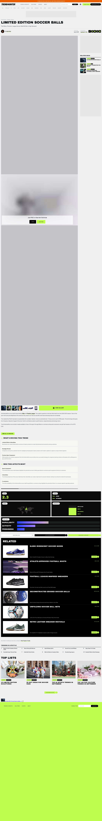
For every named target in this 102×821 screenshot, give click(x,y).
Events (40, 4)
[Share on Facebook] (94, 31)
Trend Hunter (3, 19)
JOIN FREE (41, 221)
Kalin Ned (9, 31)
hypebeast (83, 32)
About (45, 4)
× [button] (99, 1)
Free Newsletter (96, 4)
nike (86, 32)
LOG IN (32, 221)
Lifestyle (8, 19)
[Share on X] (97, 31)
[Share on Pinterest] (99, 31)
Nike (23, 413)
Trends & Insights (24, 4)
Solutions (33, 4)
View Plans (86, 4)
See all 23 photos (7, 433)
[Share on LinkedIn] (92, 31)
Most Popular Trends (25, 640)
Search (75, 4)
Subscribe (94, 705)
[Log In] (80, 4)
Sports (12, 19)
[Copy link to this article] (89, 31)
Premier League (31, 413)
